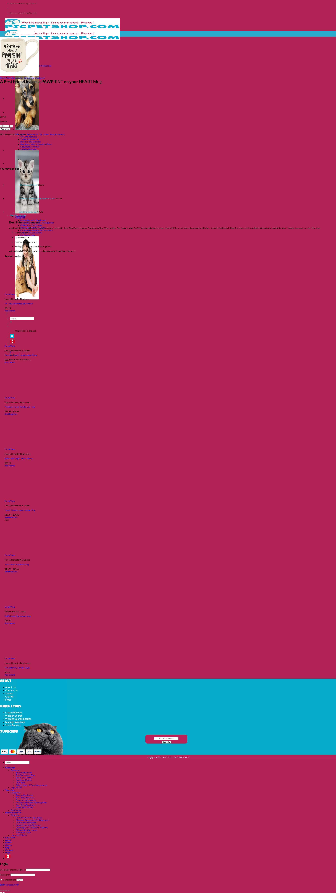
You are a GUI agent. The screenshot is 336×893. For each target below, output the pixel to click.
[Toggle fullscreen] (3, 890)
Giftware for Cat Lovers (30, 232)
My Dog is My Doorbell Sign (17, 667)
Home (3, 78)
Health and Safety (24, 780)
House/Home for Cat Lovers (28, 825)
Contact (9, 850)
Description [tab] (19, 216)
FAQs (8, 699)
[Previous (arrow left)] (1, 892)
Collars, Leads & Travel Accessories (31, 785)
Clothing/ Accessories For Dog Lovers (32, 820)
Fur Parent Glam (27, 235)
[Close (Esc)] (8, 890)
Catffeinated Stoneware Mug (18, 616)
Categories (15, 770)
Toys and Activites (24, 772)
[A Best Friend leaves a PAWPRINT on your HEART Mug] (11, 112)
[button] (10, 352)
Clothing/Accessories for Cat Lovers (36, 230)
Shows (13, 306)
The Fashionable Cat (29, 139)
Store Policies (12, 725)
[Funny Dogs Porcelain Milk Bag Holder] (11, 98)
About (8, 840)
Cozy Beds (20, 782)
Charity (13, 308)
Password (5, 874)
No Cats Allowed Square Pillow (19, 303)
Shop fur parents (14, 78)
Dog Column (16, 787)
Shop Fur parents (13, 812)
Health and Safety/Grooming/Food (36, 144)
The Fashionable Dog (25, 775)
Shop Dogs (10, 767)
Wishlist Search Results (18, 718)
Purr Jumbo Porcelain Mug (17, 564)
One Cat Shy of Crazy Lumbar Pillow (21, 355)
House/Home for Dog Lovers (33, 220)
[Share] (6, 890)
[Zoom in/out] (1, 890)
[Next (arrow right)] (3, 892)
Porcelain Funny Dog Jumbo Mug (20, 407)
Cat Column (15, 810)
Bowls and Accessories (30, 141)
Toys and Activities (28, 136)
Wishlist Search (13, 715)
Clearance (14, 301)
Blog (7, 847)
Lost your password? (9, 884)
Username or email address (13, 869)
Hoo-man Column (18, 835)
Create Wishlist (13, 712)
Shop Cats (14, 131)
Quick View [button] (10, 294)
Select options (11, 414)
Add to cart (5, 129)
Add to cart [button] (10, 310)
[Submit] (6, 765)
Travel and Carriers (28, 149)
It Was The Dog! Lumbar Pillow (18, 458)
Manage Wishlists (15, 722)
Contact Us (11, 690)
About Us (10, 687)
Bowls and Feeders (24, 777)
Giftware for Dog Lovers (31, 225)
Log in (19, 880)
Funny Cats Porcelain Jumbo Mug (20, 510)
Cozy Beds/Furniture (29, 146)
